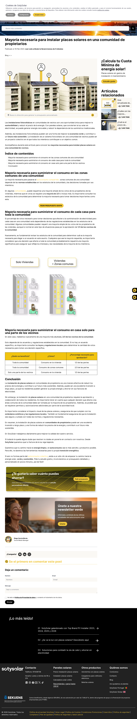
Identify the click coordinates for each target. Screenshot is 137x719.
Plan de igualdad (46, 715)
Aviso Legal (60, 712)
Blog (111, 680)
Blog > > (8, 55)
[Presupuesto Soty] (51, 206)
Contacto (113, 676)
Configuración (24, 14)
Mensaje (8, 586)
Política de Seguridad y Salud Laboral (68, 715)
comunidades (20, 191)
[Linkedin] (26, 682)
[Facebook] (33, 682)
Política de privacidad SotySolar (42, 712)
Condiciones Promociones (92, 712)
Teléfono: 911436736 (33, 672)
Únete (62, 524)
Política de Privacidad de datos (25, 597)
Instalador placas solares (62, 676)
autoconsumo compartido (48, 180)
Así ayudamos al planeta (119, 684)
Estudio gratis (109, 81)
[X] (36, 682)
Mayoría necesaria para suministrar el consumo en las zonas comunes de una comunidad (46, 157)
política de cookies (103, 10)
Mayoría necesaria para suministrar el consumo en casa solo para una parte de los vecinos (46, 163)
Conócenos (114, 672)
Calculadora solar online (62, 680)
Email (54, 576)
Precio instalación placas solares (65, 672)
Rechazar (10, 14)
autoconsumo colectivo (38, 456)
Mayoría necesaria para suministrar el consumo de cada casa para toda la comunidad (44, 160)
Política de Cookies (73, 712)
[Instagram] (29, 682)
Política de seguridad (122, 712)
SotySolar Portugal (117, 688)
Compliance (34, 715)
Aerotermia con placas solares (93, 672)
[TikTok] (42, 682)
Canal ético (108, 712)
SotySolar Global (116, 692)
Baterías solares (88, 682)
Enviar (9, 602)
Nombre (7, 576)
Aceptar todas (39, 14)
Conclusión (13, 166)
